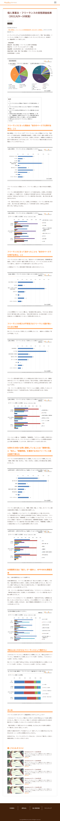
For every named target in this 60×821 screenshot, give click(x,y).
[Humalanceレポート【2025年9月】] (15, 769)
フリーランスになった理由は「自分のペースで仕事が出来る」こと (24, 104)
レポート (10, 23)
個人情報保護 (36, 808)
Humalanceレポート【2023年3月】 (33, 778)
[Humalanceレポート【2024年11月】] (15, 787)
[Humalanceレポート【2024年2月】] (15, 752)
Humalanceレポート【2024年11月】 (33, 787)
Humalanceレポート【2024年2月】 (33, 752)
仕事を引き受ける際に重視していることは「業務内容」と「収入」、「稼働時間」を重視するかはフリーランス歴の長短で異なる (24, 114)
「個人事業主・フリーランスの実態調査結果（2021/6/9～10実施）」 (25, 30)
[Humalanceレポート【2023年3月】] (15, 778)
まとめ (10, 120)
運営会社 (24, 808)
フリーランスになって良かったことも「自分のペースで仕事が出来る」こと (24, 107)
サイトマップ (48, 808)
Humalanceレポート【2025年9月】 (33, 769)
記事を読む (27, 757)
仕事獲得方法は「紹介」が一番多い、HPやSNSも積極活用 (22, 117)
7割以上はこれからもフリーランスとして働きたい (20, 119)
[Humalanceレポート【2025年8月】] (15, 760)
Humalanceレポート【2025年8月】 (33, 760)
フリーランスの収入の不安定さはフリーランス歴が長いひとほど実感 (24, 111)
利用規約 (12, 808)
